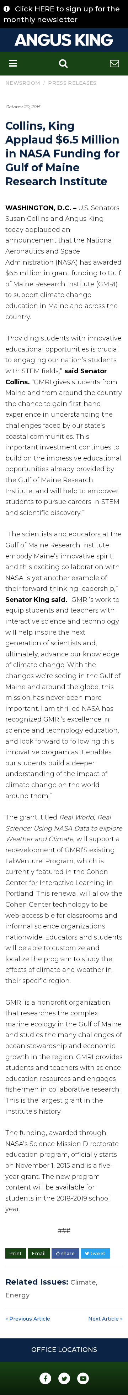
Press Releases (72, 83)
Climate (83, 1282)
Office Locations (64, 1350)
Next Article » (105, 1319)
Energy (17, 1295)
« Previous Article (27, 1319)
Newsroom (22, 83)
